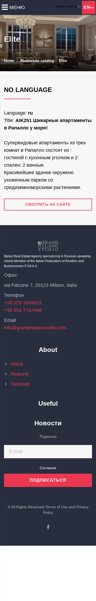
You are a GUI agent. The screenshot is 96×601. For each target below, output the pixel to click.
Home (9, 60)
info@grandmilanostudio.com (35, 327)
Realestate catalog (37, 60)
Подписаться (48, 480)
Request (20, 374)
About (17, 364)
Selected (22, 384)
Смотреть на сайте (47, 204)
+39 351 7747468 (23, 310)
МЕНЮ (17, 7)
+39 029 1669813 (23, 302)
